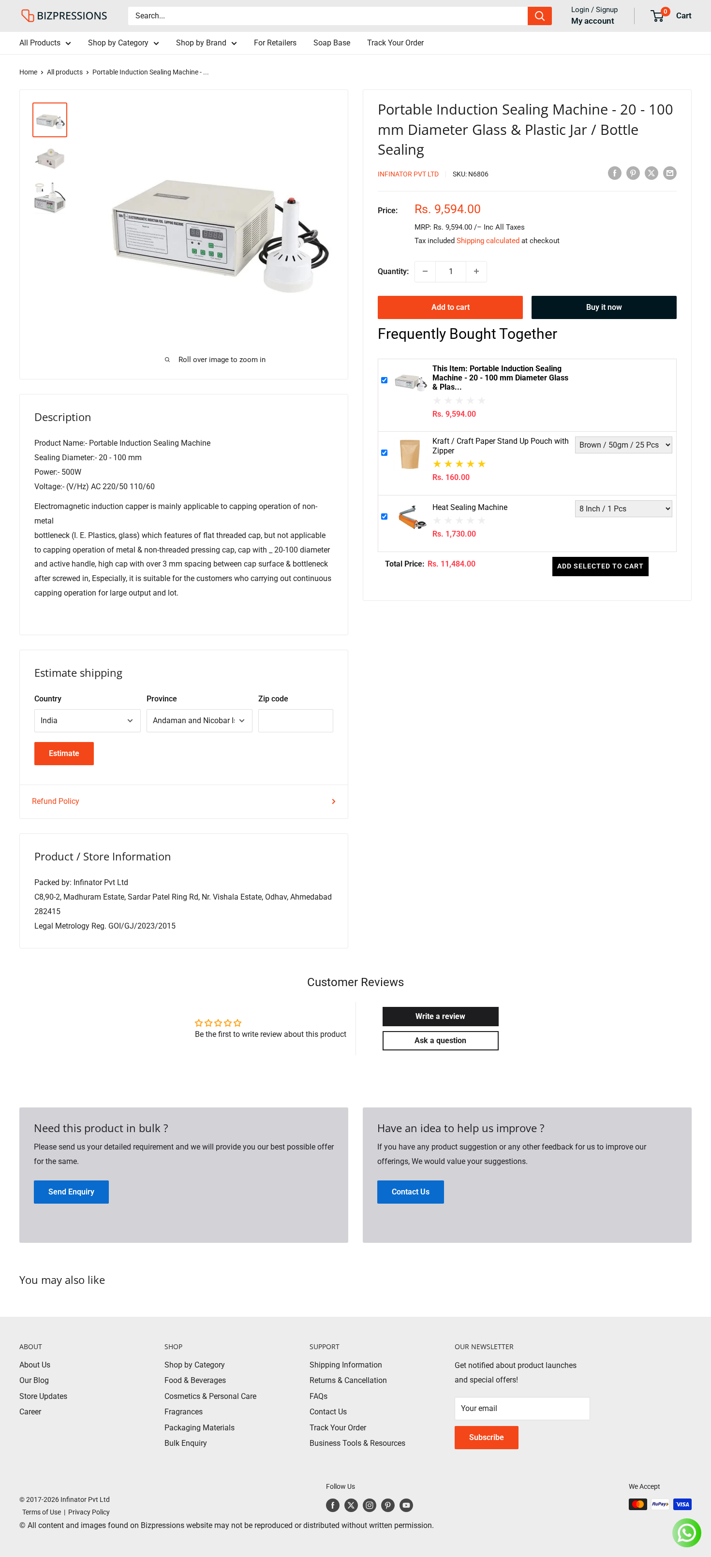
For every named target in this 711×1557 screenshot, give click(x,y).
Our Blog (34, 1380)
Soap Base (331, 42)
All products (65, 72)
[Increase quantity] (476, 271)
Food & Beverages (195, 1380)
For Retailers (275, 42)
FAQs (318, 1396)
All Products (39, 42)
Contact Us (328, 1411)
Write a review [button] (440, 1016)
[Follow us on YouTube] (406, 1505)
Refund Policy (55, 801)
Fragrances (183, 1411)
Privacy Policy (89, 1512)
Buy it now (604, 306)
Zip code (273, 698)
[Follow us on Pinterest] (388, 1505)
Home (28, 72)
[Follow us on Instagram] (369, 1505)
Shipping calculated (488, 240)
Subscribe (486, 1437)
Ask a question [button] (440, 1040)
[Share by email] (670, 173)
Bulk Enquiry (185, 1443)
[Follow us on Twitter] (351, 1505)
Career (30, 1411)
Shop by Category (118, 42)
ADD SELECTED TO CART (600, 566)
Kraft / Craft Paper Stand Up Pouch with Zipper (500, 446)
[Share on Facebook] (615, 173)
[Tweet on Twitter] (651, 173)
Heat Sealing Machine (469, 506)
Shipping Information (346, 1364)
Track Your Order (395, 42)
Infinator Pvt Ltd (408, 173)
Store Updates (43, 1396)
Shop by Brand (201, 42)
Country (47, 698)
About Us (34, 1364)
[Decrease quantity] (425, 271)
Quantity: (393, 271)
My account (592, 21)
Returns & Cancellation (348, 1380)
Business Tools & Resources (357, 1443)
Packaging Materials (199, 1427)
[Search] (540, 16)
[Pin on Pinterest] (633, 173)
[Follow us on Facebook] (333, 1505)
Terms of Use (40, 1512)
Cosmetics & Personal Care (210, 1396)
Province (162, 698)
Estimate (64, 753)
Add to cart (450, 306)
